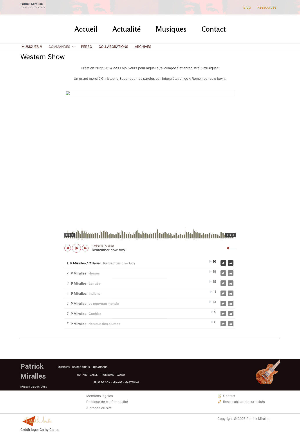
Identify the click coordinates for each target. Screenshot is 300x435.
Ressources (266, 7)
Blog (247, 7)
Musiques (171, 28)
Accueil (86, 28)
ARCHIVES (143, 47)
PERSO (86, 47)
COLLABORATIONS (113, 47)
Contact (214, 28)
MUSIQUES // (32, 47)
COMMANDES (59, 47)
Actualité (126, 28)
